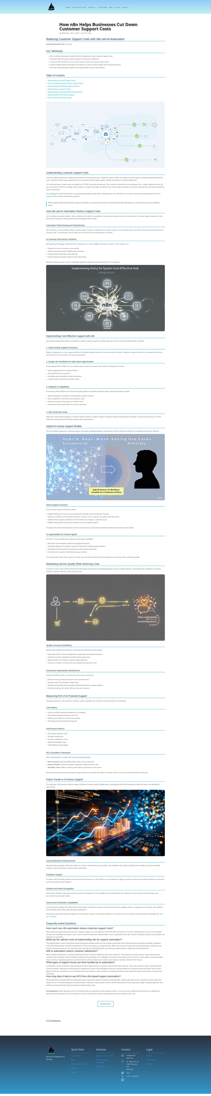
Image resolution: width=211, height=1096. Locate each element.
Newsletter (105, 1003)
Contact (117, 7)
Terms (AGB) (150, 1060)
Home (68, 7)
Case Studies (102, 7)
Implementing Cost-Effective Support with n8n (63, 86)
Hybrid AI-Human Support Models (59, 89)
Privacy (148, 1064)
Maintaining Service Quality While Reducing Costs (65, 92)
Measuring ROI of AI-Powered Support (61, 95)
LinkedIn (129, 1080)
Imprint (149, 1056)
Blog (111, 7)
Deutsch (125, 7)
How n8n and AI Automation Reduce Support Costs (65, 83)
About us (74, 1068)
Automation (100, 1067)
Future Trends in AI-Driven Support (60, 98)
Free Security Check (79, 7)
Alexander (65, 33)
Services (91, 7)
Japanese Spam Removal (105, 1056)
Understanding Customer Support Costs (61, 80)
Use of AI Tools (86, 33)
